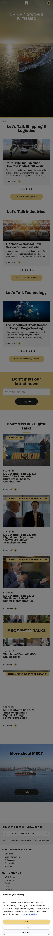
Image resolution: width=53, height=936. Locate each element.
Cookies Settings (26, 932)
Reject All (26, 927)
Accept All (26, 921)
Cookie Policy (30, 914)
